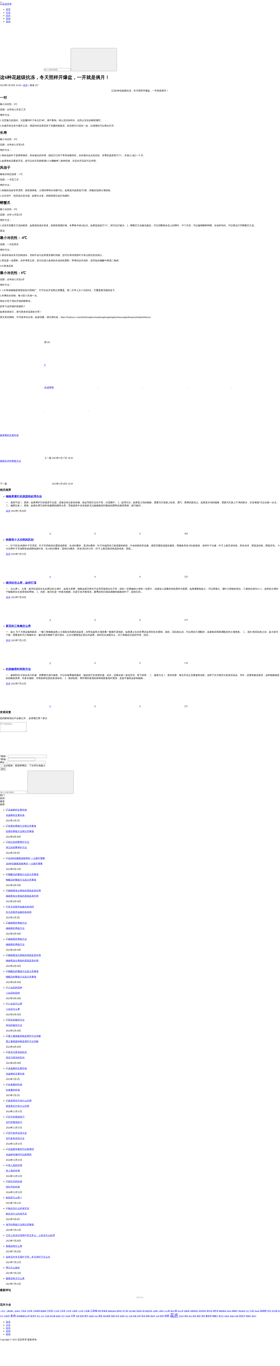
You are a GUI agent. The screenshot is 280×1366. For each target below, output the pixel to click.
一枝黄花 (16, 1311)
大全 (8, 12)
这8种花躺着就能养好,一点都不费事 (24, 863)
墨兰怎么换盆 (13, 1267)
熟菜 (113, 1316)
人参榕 (155, 1311)
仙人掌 (173, 1311)
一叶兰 (2, 1311)
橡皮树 (91, 1316)
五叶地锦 (132, 1311)
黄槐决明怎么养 (14, 1246)
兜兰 (247, 1311)
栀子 (86, 1316)
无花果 (67, 1316)
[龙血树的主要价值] (16, 810)
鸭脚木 (248, 1316)
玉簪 (130, 1316)
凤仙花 (257, 1311)
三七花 (56, 1311)
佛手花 (209, 1311)
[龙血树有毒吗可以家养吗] (20, 1149)
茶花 (190, 1316)
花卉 (8, 15)
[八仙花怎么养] (14, 1003)
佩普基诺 (222, 1311)
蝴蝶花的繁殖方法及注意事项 (21, 880)
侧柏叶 (235, 1311)
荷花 (194, 1316)
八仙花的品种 (13, 993)
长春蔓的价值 (13, 1090)
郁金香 (226, 1316)
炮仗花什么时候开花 (16, 1214)
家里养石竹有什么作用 (17, 1106)
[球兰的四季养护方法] (17, 842)
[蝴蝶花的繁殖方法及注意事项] (22, 874)
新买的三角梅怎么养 (18, 625)
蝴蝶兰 (215, 1316)
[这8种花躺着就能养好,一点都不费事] (25, 858)
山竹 (42, 1316)
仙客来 (187, 1311)
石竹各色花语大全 (15, 1138)
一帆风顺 (9, 1311)
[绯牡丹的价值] (14, 1181)
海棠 (100, 1316)
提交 (3, 769)
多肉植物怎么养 (23, 1316)
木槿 (77, 1316)
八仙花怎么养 (13, 1009)
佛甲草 (215, 1311)
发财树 (263, 1311)
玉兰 (126, 1316)
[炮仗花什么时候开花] (17, 1208)
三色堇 (87, 1311)
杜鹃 (82, 1316)
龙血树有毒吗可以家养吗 (19, 1154)
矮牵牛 (153, 1316)
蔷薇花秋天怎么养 (15, 1278)
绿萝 (166, 1315)
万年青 (50, 1311)
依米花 (229, 1311)
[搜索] (94, 59)
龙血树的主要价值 (15, 815)
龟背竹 (254, 1316)
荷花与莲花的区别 (15, 1057)
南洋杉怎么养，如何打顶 (21, 582)
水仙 (96, 1316)
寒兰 (38, 1316)
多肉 (8, 21)
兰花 (252, 1311)
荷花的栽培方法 (14, 1025)
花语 (8, 18)
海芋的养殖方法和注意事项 (20, 1224)
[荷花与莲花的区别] (16, 1052)
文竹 (63, 1316)
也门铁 (125, 1311)
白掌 (139, 1316)
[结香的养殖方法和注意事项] (21, 826)
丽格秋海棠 (112, 1311)
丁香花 (23, 1311)
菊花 (199, 1316)
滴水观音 (107, 1316)
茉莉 (186, 1316)
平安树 (47, 1316)
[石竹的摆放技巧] (15, 1117)
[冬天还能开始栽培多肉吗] (20, 907)
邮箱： (4, 759)
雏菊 (236, 1316)
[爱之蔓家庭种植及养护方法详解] (23, 1036)
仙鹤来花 (194, 1311)
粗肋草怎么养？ (14, 1197)
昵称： (4, 756)
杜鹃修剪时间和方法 (18, 669)
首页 (8, 9)
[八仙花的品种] (14, 987)
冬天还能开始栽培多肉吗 (19, 912)
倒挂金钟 (241, 1311)
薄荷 (203, 1316)
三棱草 (75, 1311)
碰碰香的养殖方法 (15, 928)
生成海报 (49, 387)
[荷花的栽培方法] (15, 1020)
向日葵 (275, 1311)
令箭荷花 (202, 1311)
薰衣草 (209, 1316)
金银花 (232, 1316)
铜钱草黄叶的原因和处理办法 (24, 496)
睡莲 (148, 1316)
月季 (73, 1316)
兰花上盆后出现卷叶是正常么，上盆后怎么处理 (30, 1235)
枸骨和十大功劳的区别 (20, 539)
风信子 (242, 1316)
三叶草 (68, 1311)
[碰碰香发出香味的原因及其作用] (23, 890)
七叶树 (29, 1311)
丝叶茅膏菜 (102, 1311)
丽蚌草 (119, 1311)
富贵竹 (33, 1316)
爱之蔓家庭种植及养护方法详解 (22, 1041)
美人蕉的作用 (13, 1170)
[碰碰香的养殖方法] (16, 923)
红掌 (157, 1316)
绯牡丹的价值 (13, 1187)
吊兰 (269, 1311)
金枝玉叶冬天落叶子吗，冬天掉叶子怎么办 (28, 1257)
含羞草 (7, 1316)
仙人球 (180, 1311)
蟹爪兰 (221, 1316)
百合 (143, 1316)
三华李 (62, 1311)
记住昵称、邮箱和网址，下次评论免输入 (24, 765)
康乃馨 (52, 1316)
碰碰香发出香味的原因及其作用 (22, 896)
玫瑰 (134, 1316)
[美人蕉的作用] (14, 1165)
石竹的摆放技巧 (14, 1122)
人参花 (161, 1311)
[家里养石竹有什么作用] (19, 1100)
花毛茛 (181, 1316)
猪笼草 (122, 1316)
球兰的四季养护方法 (16, 847)
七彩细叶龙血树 (39, 1311)
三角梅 (93, 1311)
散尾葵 (58, 1316)
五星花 (139, 1311)
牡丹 (117, 1316)
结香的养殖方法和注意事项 (20, 831)
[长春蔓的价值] (14, 1084)
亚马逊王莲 (147, 1311)
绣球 (162, 1316)
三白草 (80, 1311)
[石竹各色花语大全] (16, 1133)
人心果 (167, 1311)
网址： (3, 762)
